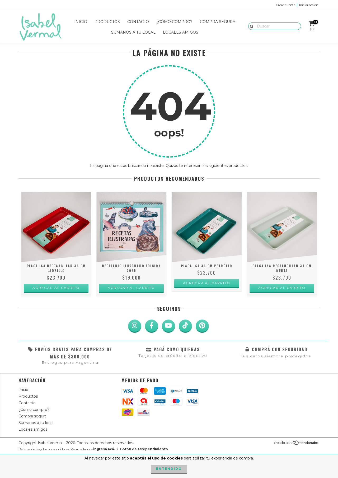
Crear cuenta (285, 5)
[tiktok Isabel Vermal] (185, 326)
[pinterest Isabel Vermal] (202, 326)
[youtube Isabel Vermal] (168, 326)
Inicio (80, 21)
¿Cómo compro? (174, 21)
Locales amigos (180, 32)
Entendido (169, 469)
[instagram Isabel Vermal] (134, 326)
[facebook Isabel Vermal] (151, 326)
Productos (107, 21)
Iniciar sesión (308, 5)
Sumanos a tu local (133, 32)
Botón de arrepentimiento (144, 449)
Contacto (138, 21)
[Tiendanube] (296, 444)
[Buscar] (250, 26)
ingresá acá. (104, 449)
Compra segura (217, 21)
